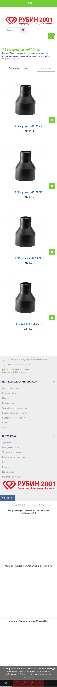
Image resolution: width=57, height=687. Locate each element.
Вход (30, 3)
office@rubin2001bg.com (14, 372)
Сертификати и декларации (14, 408)
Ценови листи (8, 471)
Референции (8, 403)
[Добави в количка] (52, 120)
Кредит (5, 467)
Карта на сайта (9, 393)
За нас (5, 462)
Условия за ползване (11, 452)
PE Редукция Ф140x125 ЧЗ (28, 324)
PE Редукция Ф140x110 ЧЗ (28, 258)
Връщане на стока (10, 447)
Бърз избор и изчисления (13, 417)
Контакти (6, 427)
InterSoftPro (40, 505)
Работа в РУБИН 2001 (12, 476)
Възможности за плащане (14, 457)
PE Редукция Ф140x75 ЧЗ (28, 126)
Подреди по (14, 68)
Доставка (6, 442)
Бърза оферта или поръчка (14, 412)
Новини (5, 398)
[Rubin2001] (28, 20)
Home (5, 53)
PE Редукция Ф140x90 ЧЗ (28, 192)
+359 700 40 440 (30, 364)
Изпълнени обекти (10, 388)
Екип (4, 422)
